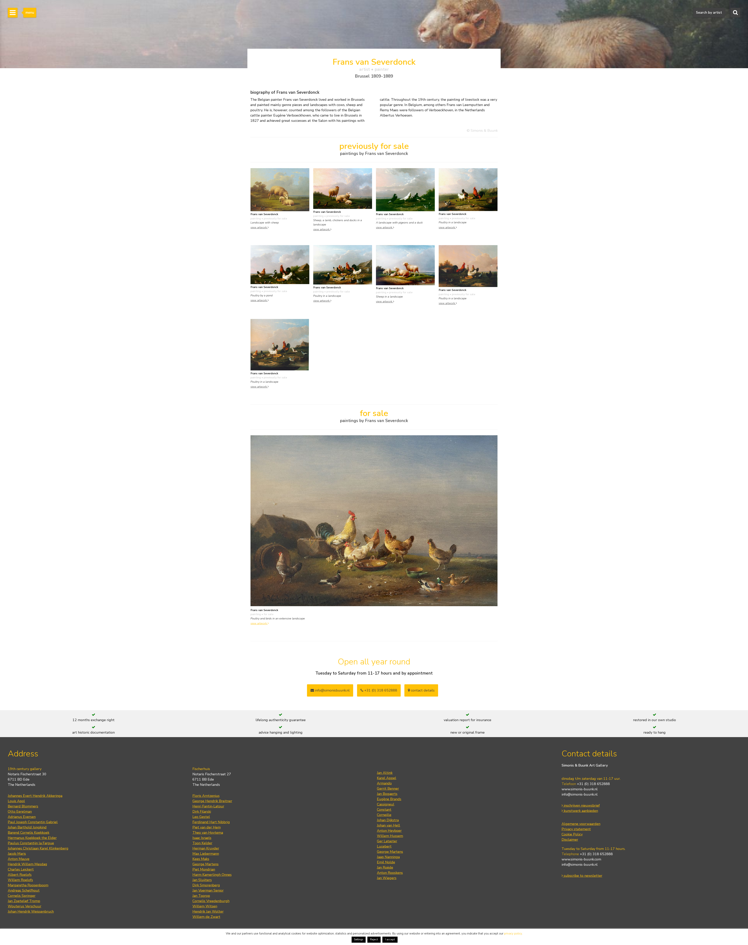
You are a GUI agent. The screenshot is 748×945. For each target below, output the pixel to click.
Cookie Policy (572, 834)
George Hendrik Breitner (212, 801)
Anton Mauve (18, 859)
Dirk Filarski (201, 811)
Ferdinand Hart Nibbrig (211, 822)
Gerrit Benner (388, 788)
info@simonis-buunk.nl (580, 794)
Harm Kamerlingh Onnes (212, 874)
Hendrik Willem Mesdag (27, 864)
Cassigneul (385, 804)
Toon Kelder (202, 843)
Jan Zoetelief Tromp (24, 901)
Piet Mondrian (203, 869)
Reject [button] (374, 939)
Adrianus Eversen (22, 816)
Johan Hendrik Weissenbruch (31, 911)
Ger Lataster (387, 841)
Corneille (384, 815)
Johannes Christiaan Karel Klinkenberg (38, 848)
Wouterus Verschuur (24, 906)
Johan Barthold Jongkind (27, 827)
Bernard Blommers (23, 806)
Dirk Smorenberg (206, 885)
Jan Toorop (201, 895)
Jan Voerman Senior (208, 890)
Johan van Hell (388, 825)
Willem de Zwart (206, 916)
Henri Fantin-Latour (208, 806)
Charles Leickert (21, 869)
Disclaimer (570, 839)
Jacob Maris (17, 853)
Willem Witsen (204, 906)
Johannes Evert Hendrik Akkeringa (35, 795)
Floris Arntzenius (206, 795)
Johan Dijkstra (388, 820)
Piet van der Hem (206, 827)
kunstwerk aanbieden (580, 810)
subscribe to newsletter (582, 875)
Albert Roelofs (20, 874)
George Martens (205, 864)
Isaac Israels (201, 837)
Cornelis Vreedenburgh (210, 901)
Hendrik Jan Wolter (208, 911)
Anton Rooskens (390, 872)
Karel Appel (386, 778)
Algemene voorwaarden (581, 823)
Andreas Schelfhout (24, 890)
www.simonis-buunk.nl (580, 789)
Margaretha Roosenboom (28, 885)
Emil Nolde (386, 862)
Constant (384, 809)
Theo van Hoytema (207, 832)
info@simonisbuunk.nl (332, 690)
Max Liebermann (205, 853)
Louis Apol (16, 801)
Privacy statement (576, 829)
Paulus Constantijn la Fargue (31, 843)
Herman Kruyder (205, 848)
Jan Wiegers (386, 878)
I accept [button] (390, 939)
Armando (384, 783)
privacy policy (513, 933)
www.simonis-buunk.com (581, 859)
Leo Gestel (201, 816)
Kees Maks (200, 859)
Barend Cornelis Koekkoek (28, 832)
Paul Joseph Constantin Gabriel (33, 822)
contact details (422, 690)
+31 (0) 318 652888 (380, 690)
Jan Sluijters (202, 880)
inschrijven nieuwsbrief (581, 805)
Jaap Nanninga (388, 857)
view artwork (259, 227)
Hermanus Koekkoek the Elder (32, 837)
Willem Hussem (390, 836)
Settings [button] (358, 939)
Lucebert (384, 846)
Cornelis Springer (21, 895)
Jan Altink (385, 772)
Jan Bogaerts (387, 793)
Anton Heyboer (389, 830)
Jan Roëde (385, 867)
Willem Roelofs (20, 880)
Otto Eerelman (20, 811)
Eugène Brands (389, 799)
